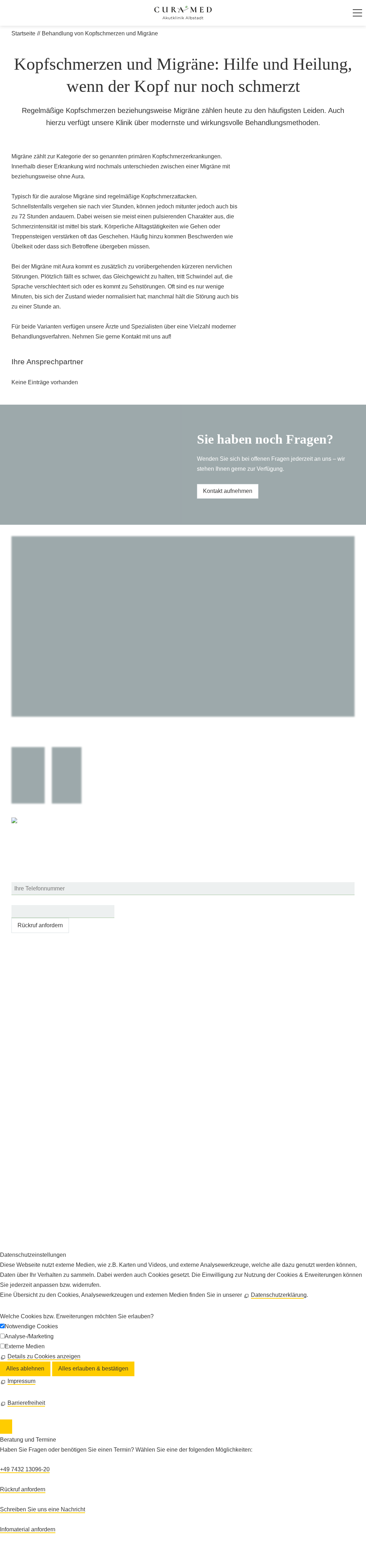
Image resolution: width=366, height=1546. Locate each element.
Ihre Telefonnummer (36, 877)
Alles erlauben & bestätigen (93, 1368)
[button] (357, 13)
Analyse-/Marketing (29, 1336)
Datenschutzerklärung (279, 1295)
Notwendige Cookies (31, 1326)
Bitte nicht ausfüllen (37, 900)
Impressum (25, 1203)
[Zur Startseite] (183, 13)
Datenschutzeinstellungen (44, 1223)
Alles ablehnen (25, 1368)
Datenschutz (27, 1213)
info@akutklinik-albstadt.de (53, 1009)
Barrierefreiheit (30, 1233)
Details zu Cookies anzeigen (44, 1356)
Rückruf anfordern (40, 925)
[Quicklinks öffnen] (6, 1426)
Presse (20, 1193)
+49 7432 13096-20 (48, 989)
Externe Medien (25, 1346)
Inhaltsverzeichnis (34, 1183)
